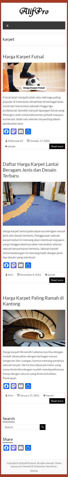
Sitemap (34, 470)
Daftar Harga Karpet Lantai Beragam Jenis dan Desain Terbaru (31, 169)
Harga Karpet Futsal (23, 56)
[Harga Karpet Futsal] (34, 64)
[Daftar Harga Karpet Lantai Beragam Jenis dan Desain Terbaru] (34, 183)
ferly (10, 274)
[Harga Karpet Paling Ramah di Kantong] (34, 311)
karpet (11, 146)
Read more (57, 146)
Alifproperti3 (15, 140)
